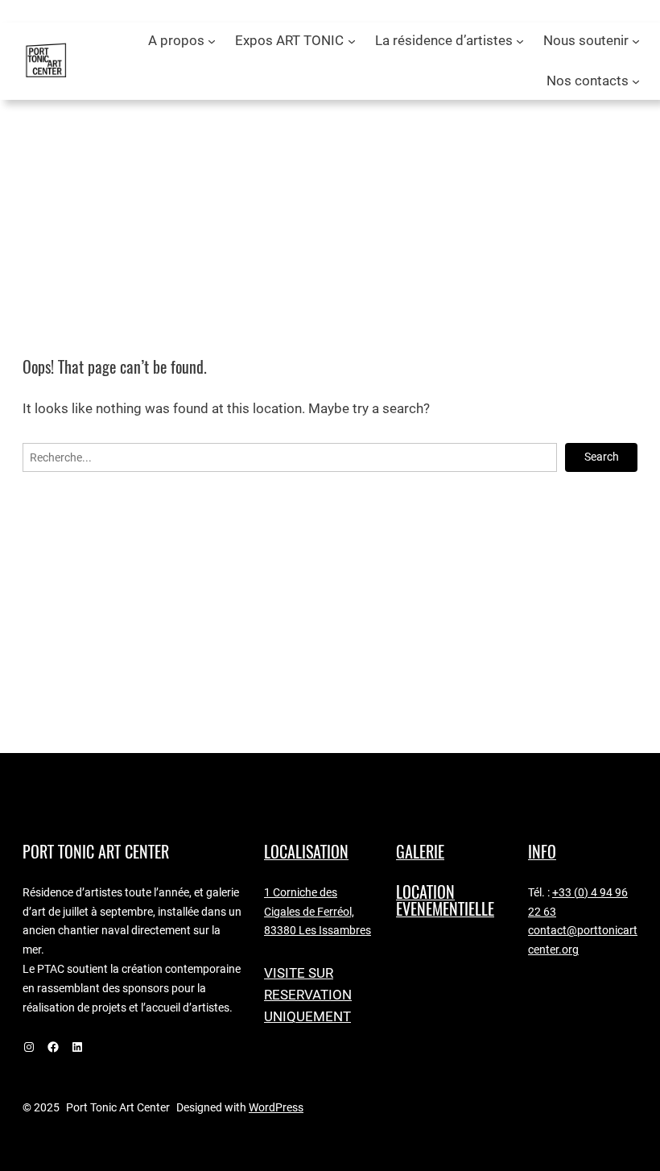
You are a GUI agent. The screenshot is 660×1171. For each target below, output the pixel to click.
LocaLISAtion (306, 852)
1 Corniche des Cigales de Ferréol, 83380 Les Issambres (317, 911)
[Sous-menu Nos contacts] (636, 81)
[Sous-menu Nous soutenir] (636, 41)
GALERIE (420, 852)
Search (601, 456)
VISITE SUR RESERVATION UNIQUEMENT (308, 995)
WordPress (276, 1107)
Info (542, 852)
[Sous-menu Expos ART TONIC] (352, 41)
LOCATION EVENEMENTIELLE (445, 901)
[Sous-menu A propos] (212, 41)
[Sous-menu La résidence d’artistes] (520, 41)
